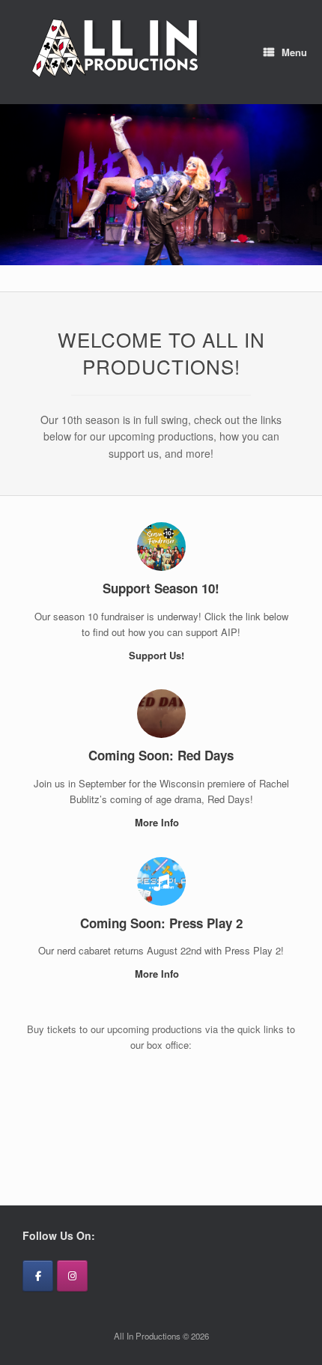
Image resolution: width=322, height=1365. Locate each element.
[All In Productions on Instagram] (72, 1276)
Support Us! (158, 655)
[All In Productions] (117, 52)
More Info (158, 822)
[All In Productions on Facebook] (37, 1276)
